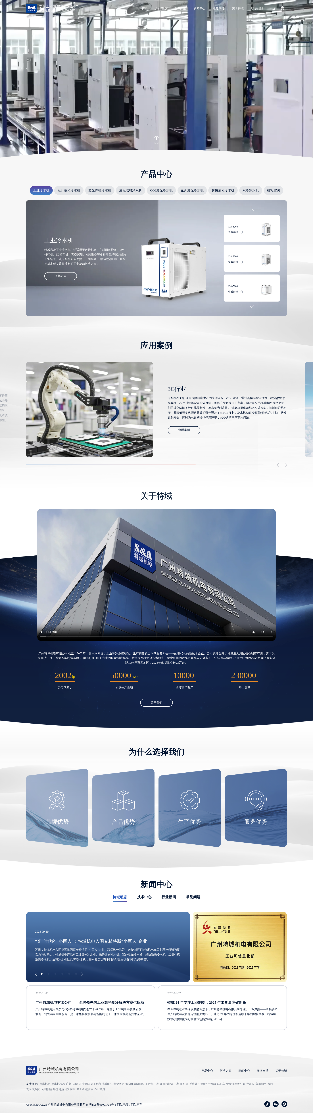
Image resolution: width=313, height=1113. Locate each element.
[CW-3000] (266, 259)
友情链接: (32, 1083)
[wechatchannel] (284, 1104)
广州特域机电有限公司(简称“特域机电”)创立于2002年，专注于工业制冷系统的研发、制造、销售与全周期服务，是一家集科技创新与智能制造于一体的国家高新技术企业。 (91, 1012)
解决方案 (180, 8)
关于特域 (238, 8)
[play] (156, 575)
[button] (252, 211)
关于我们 (156, 702)
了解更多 (60, 275)
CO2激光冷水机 (161, 190)
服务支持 (218, 8)
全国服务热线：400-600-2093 (57, 10)
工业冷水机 (41, 190)
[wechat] (276, 1104)
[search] (273, 9)
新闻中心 (199, 8)
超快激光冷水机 (223, 190)
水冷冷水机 (251, 190)
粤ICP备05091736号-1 (102, 1104)
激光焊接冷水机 (99, 190)
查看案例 (184, 432)
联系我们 (257, 8)
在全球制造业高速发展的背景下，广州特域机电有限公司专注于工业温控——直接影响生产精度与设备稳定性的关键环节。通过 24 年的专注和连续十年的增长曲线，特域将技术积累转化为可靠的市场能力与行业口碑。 (222, 1014)
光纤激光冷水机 (68, 190)
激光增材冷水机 (130, 190)
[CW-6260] (266, 289)
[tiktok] (267, 1104)
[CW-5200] (266, 229)
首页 (145, 8)
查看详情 (233, 232)
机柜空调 (273, 190)
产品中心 (161, 8)
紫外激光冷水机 (192, 190)
